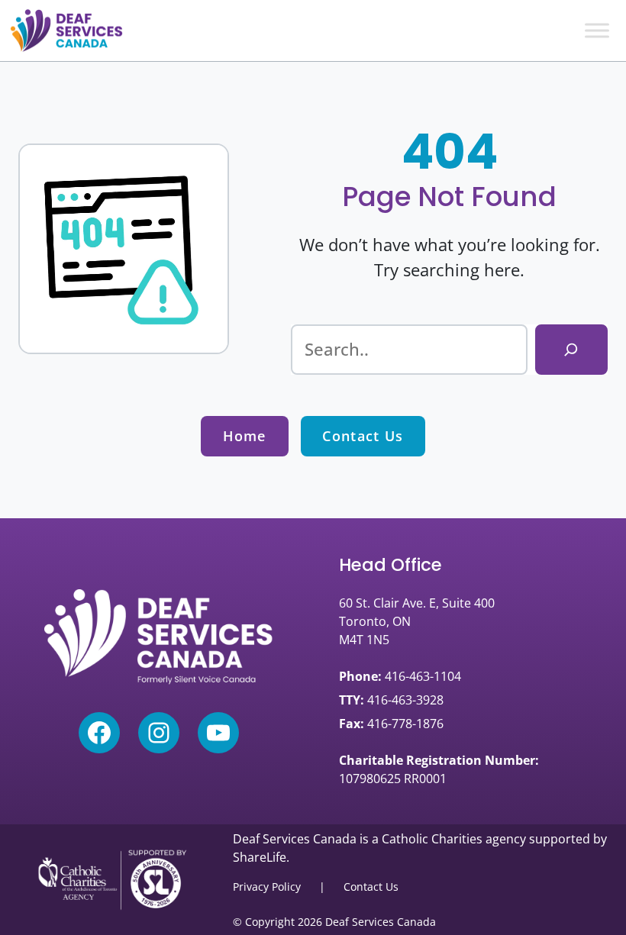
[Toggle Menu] (597, 30)
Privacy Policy (267, 886)
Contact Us (362, 435)
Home (244, 435)
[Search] (571, 349)
